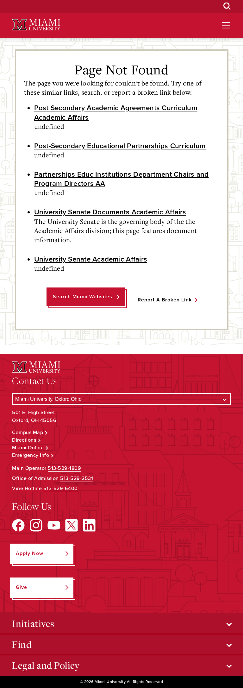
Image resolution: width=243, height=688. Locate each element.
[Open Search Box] (227, 6)
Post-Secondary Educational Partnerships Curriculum (120, 146)
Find (21, 644)
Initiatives (33, 623)
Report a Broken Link (165, 300)
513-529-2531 (76, 478)
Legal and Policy (45, 665)
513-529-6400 (60, 488)
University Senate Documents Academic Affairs (110, 212)
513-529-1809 (64, 468)
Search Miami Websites (82, 297)
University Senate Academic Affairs (90, 259)
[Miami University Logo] (36, 25)
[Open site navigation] (226, 25)
